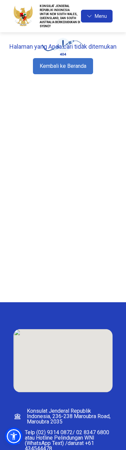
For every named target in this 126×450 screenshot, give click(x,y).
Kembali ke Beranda (63, 66)
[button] (14, 436)
